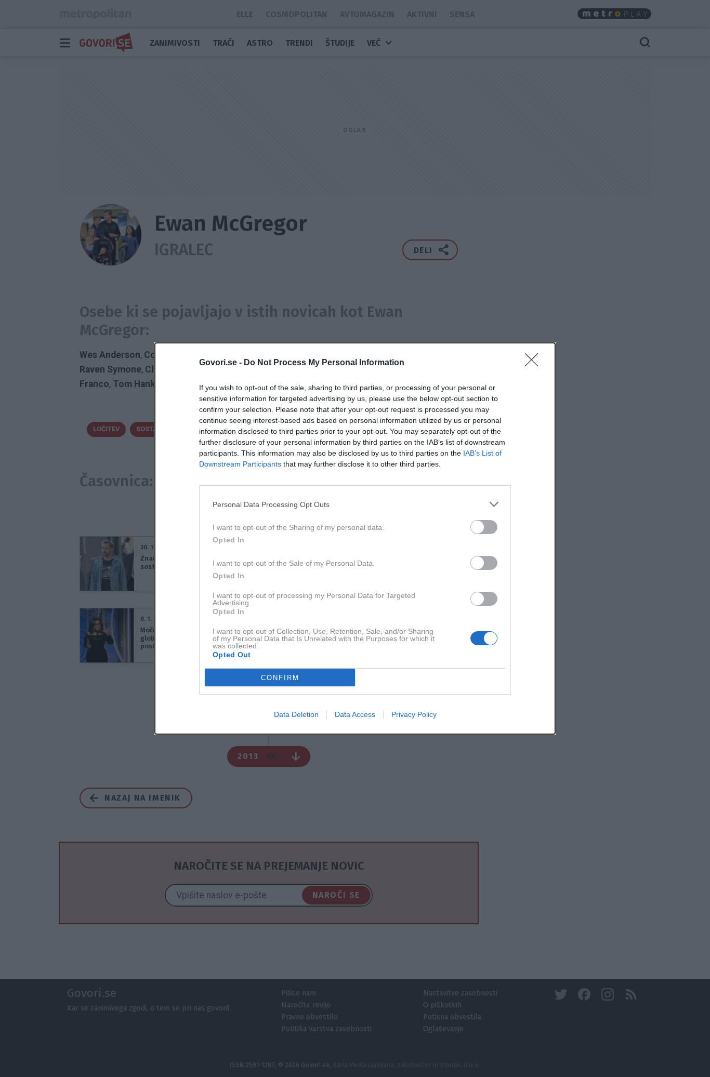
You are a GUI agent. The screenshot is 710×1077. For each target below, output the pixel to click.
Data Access (355, 714)
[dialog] (355, 538)
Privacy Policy (414, 714)
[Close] (535, 363)
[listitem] (355, 504)
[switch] (483, 527)
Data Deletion (296, 714)
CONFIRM (280, 678)
